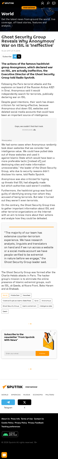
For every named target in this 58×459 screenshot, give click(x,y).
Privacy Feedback (36, 422)
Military (49, 394)
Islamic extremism (29, 306)
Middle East (15, 295)
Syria (36, 301)
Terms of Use (27, 418)
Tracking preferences (10, 426)
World (5, 295)
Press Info (15, 418)
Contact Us (39, 418)
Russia (26, 394)
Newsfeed (26, 295)
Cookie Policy (7, 422)
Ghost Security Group (11, 306)
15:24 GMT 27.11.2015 (10, 51)
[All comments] (4, 455)
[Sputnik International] (8, 4)
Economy (38, 394)
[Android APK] (10, 434)
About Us (5, 418)
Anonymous (46, 301)
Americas (16, 394)
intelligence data (46, 306)
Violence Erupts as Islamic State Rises (17, 301)
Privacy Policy (21, 422)
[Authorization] (42, 3)
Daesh (5, 311)
